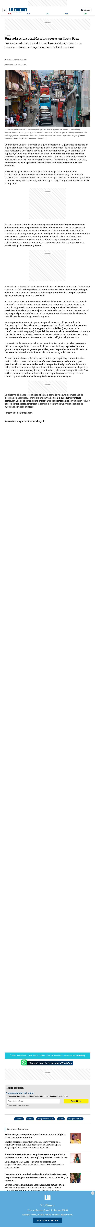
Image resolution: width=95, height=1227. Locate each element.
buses (61, 1119)
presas (30, 1119)
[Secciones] (4, 10)
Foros (7, 35)
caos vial (19, 1119)
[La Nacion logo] (18, 9)
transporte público (75, 1119)
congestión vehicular (45, 1119)
